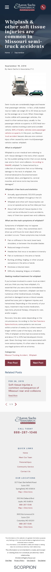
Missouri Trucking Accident (16, 355)
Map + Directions (25, 492)
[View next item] (15, 404)
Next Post (38, 362)
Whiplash (33, 355)
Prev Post (13, 362)
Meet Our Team (25, 457)
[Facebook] (22, 439)
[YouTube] (28, 439)
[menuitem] (8, 560)
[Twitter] (17, 439)
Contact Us (25, 471)
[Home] (24, 7)
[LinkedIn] (34, 439)
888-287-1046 (25, 432)
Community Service (25, 467)
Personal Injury (25, 462)
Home (25, 453)
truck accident (11, 136)
